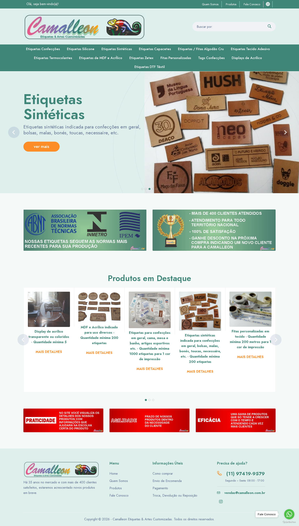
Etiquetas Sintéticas (116, 48)
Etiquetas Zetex (141, 57)
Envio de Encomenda (167, 481)
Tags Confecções (211, 57)
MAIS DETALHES (49, 351)
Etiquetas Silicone (80, 48)
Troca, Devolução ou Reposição (175, 495)
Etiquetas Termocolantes (53, 57)
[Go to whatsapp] (289, 514)
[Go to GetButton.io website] (289, 522)
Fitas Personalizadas (175, 57)
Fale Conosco (252, 4)
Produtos (231, 4)
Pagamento (160, 488)
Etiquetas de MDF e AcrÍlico (100, 57)
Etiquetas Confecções (43, 48)
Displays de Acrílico (247, 57)
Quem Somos (210, 4)
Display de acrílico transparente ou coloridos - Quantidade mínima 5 (48, 336)
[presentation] (14, 132)
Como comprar (163, 473)
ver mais (41, 146)
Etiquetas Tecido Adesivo (250, 48)
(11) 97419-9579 (245, 473)
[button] (142, 189)
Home (113, 473)
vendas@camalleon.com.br (244, 492)
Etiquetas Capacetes (155, 48)
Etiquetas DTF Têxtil (149, 66)
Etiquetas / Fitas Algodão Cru (201, 48)
